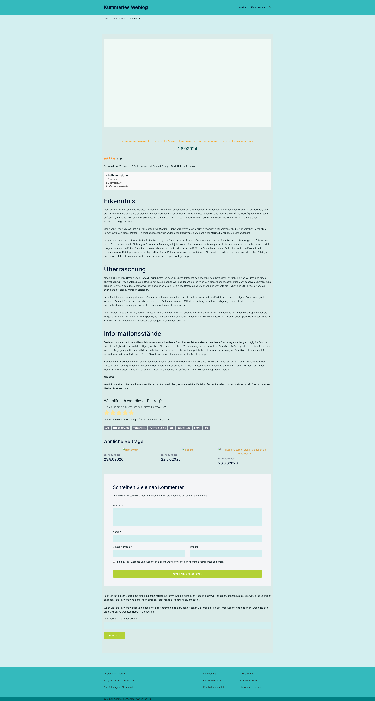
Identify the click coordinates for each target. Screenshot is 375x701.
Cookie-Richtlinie (212, 680)
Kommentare (258, 7)
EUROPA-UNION (248, 680)
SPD (206, 428)
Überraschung (115, 183)
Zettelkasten (128, 680)
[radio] (106, 413)
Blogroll (108, 680)
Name (117, 531)
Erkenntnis (113, 179)
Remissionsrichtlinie (214, 687)
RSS (117, 680)
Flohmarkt (127, 687)
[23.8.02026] (130, 450)
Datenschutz (210, 673)
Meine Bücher (246, 673)
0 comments (188, 141)
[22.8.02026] (187, 450)
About (121, 673)
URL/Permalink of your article (120, 618)
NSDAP (197, 428)
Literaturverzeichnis (250, 687)
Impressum (110, 673)
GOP (171, 428)
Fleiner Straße (121, 428)
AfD (107, 428)
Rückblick (172, 141)
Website (194, 546)
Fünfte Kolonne (158, 428)
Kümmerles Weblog (126, 7)
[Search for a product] (270, 7)
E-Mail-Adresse (122, 546)
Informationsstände (118, 186)
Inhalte (242, 7)
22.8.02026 (171, 459)
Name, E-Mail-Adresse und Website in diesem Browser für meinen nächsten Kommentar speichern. (169, 561)
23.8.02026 (113, 459)
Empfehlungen (112, 687)
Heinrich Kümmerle (136, 141)
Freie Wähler (139, 428)
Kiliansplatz (184, 428)
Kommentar (120, 505)
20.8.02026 (228, 463)
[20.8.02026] (244, 452)
